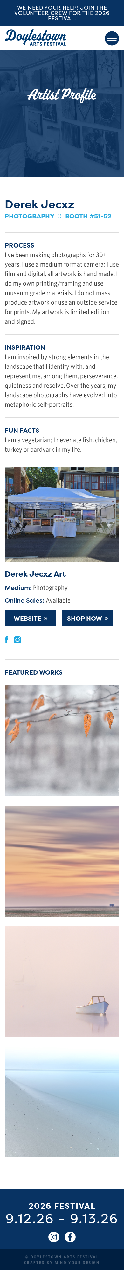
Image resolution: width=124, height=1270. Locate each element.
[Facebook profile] (6, 639)
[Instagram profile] (17, 639)
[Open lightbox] (62, 740)
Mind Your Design (77, 1262)
